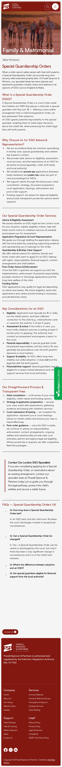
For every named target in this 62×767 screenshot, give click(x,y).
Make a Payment (10, 730)
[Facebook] (6, 750)
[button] (31, 512)
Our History (8, 702)
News (6, 734)
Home (6, 694)
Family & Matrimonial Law (39, 698)
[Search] (47, 6)
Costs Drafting (34, 710)
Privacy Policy (34, 726)
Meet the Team (10, 706)
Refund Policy (34, 722)
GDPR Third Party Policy (39, 738)
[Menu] (55, 6)
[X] (11, 750)
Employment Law (36, 706)
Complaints (33, 734)
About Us (7, 698)
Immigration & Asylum (38, 702)
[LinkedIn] (16, 750)
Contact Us (8, 738)
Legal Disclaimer (35, 730)
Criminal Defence (36, 694)
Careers (7, 710)
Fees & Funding (10, 726)
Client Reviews (10, 722)
